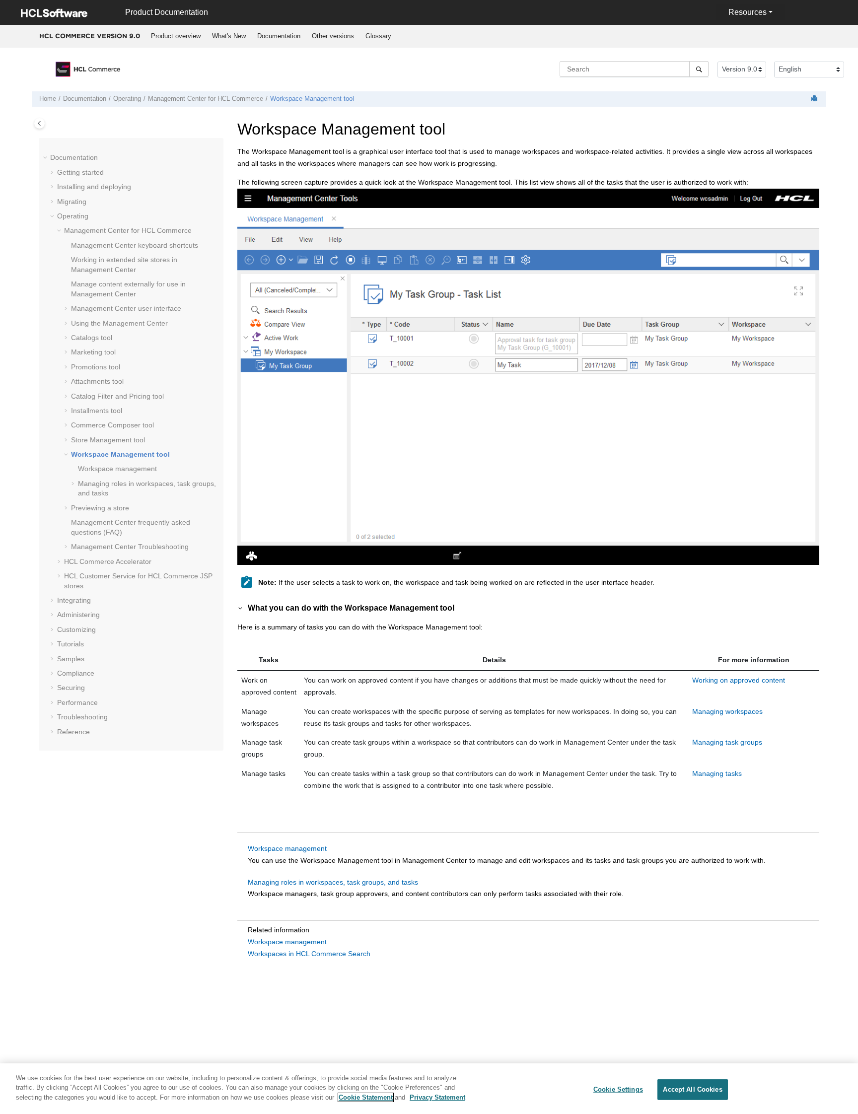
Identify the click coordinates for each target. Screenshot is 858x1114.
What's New (229, 36)
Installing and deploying (94, 187)
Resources (747, 12)
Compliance (75, 673)
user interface (126, 308)
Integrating (74, 600)
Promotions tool (95, 367)
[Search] (699, 69)
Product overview (176, 36)
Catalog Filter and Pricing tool (117, 396)
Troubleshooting (130, 547)
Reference (73, 732)
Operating (127, 98)
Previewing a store (100, 508)
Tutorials (70, 644)
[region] (429, 1088)
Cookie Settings (618, 1089)
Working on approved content (738, 680)
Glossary (378, 36)
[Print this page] (815, 99)
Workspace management (117, 469)
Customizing (76, 629)
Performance (77, 702)
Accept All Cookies (692, 1089)
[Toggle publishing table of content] (39, 123)
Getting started (80, 172)
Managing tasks (717, 773)
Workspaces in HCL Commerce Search (309, 954)
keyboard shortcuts (134, 245)
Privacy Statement (437, 1097)
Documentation (278, 36)
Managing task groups (727, 742)
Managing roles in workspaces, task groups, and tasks (333, 882)
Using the (119, 323)
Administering (78, 615)
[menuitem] (175, 36)
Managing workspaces (727, 711)
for (205, 98)
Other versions (333, 36)
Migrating (71, 202)
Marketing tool (93, 352)
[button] (46, 158)
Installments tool (96, 411)
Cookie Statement (366, 1097)
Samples (70, 659)
